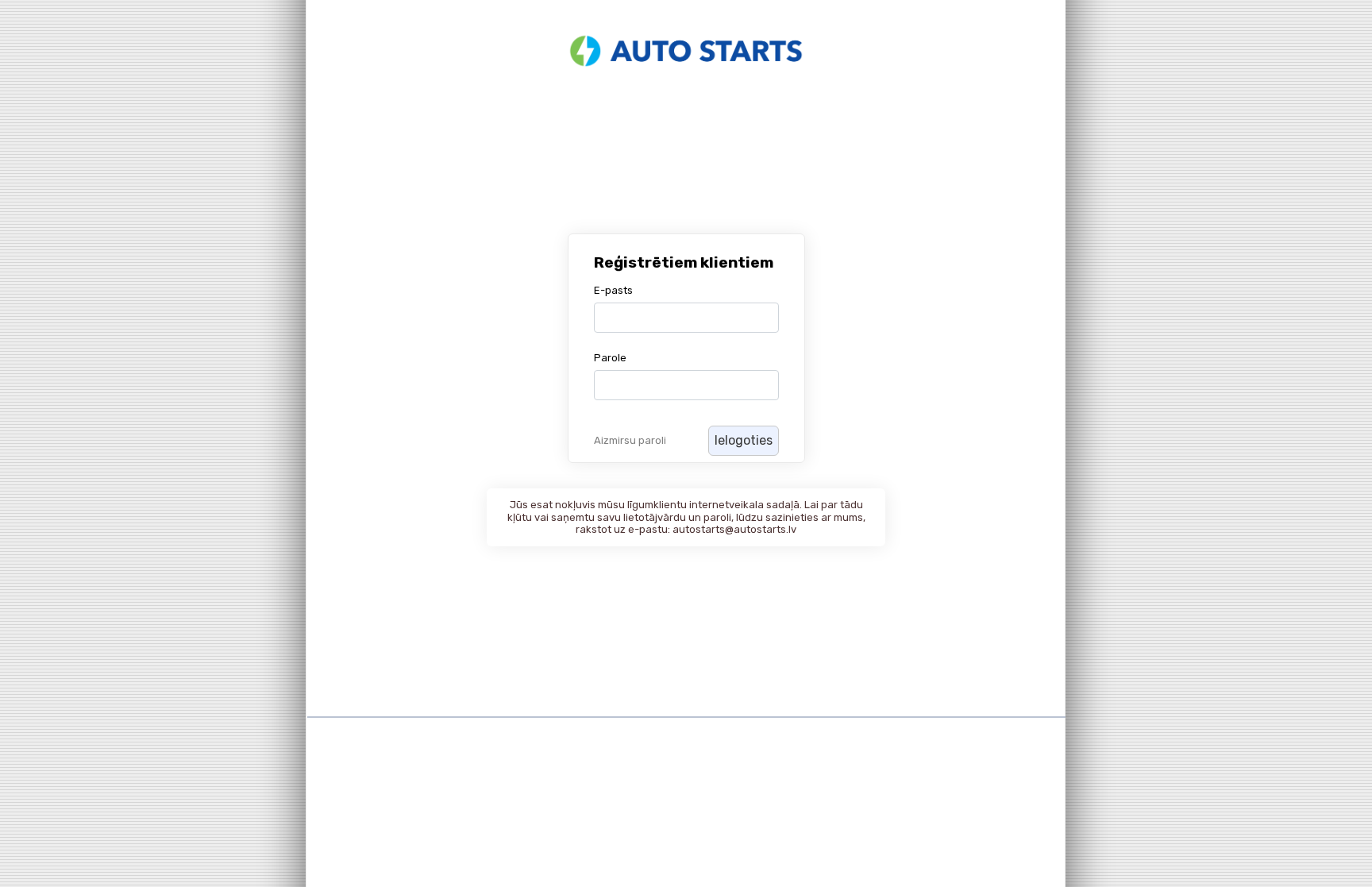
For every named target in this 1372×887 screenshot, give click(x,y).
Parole (610, 358)
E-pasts (613, 290)
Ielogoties (744, 440)
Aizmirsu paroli (630, 440)
